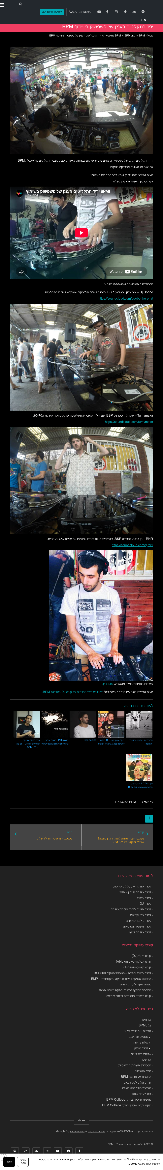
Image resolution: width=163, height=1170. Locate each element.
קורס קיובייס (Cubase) (136, 967)
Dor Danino (90, 740)
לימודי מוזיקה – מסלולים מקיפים (132, 886)
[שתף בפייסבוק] (149, 819)
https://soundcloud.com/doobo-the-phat (125, 298)
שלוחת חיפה (140, 1042)
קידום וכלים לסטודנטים (137, 1082)
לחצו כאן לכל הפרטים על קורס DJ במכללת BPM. (72, 692)
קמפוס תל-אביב (138, 1037)
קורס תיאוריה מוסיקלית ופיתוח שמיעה (128, 996)
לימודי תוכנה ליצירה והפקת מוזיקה (131, 909)
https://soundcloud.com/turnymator (129, 422)
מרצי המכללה (143, 1071)
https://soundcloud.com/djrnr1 (132, 545)
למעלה (81, 1120)
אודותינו (146, 1020)
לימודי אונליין (141, 1048)
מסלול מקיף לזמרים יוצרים (135, 984)
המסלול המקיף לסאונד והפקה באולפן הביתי (125, 990)
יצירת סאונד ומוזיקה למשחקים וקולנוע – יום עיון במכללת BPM (28, 743)
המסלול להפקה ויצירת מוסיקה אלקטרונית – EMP (121, 979)
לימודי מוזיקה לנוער (140, 932)
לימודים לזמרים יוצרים (138, 921)
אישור (9, 1161)
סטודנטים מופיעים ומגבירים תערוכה (140, 742)
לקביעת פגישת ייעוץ (52, 12)
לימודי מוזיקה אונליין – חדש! (135, 892)
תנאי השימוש (77, 1131)
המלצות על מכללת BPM (136, 1077)
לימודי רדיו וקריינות (140, 915)
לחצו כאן (108, 684)
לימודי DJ (145, 904)
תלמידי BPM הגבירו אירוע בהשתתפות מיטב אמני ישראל (55, 742)
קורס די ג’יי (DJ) (141, 956)
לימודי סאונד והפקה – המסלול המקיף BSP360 (122, 973)
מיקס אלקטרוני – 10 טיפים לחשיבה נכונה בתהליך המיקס (111, 742)
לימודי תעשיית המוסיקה (137, 926)
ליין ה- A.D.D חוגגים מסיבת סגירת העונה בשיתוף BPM (140, 785)
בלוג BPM (145, 1025)
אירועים (146, 1059)
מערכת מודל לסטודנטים (136, 1088)
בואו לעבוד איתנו (141, 1094)
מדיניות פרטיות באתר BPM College (128, 1099)
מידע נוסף (23, 1161)
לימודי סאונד (144, 898)
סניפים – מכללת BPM (137, 1031)
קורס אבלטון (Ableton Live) (133, 961)
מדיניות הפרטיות (96, 1131)
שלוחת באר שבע (141, 1054)
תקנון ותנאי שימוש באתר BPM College (126, 1105)
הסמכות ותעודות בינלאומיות (134, 1065)
